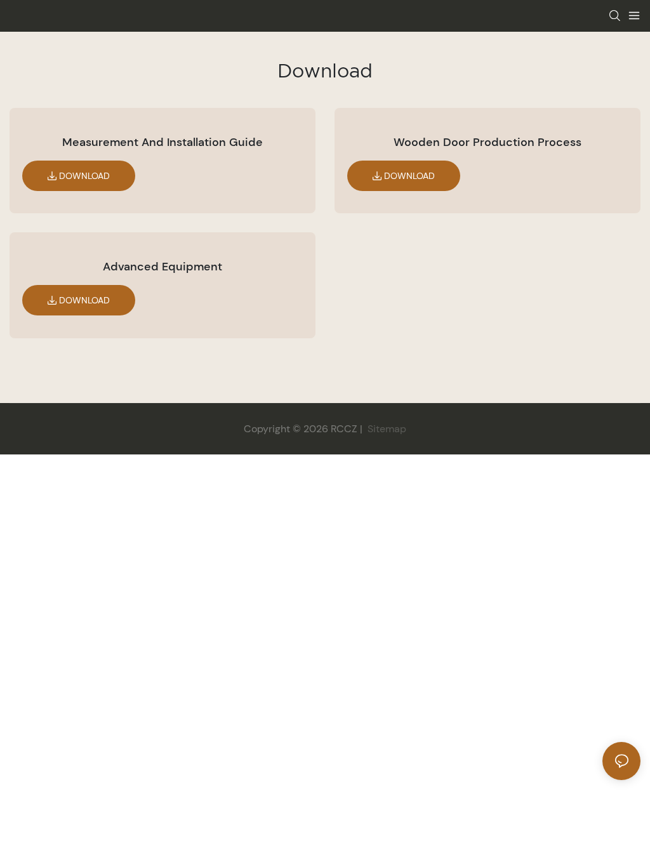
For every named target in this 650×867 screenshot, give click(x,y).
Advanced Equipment (162, 266)
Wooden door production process (487, 142)
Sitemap (385, 428)
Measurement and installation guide (162, 142)
